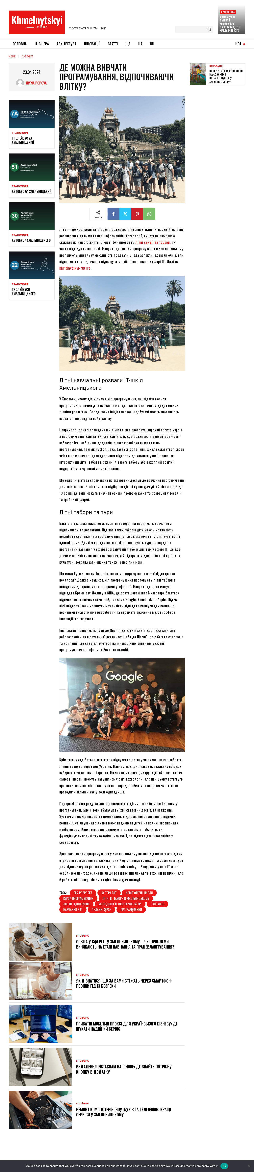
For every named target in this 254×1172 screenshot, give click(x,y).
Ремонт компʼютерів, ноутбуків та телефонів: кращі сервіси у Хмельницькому (123, 1112)
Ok (224, 1165)
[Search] (209, 29)
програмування (131, 909)
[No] (249, 1166)
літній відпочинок (76, 904)
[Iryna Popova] (21, 83)
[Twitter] (125, 214)
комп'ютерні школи (139, 892)
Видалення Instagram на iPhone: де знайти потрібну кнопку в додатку (124, 1069)
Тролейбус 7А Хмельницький (23, 140)
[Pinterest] (137, 214)
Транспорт (20, 133)
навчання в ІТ (73, 909)
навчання (157, 904)
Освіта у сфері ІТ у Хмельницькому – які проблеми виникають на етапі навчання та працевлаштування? (125, 944)
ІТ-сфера (27, 56)
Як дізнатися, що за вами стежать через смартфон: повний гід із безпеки (124, 983)
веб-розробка (83, 892)
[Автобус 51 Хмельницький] (32, 167)
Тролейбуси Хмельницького (24, 291)
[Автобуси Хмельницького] (32, 216)
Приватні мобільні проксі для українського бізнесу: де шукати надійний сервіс (127, 1026)
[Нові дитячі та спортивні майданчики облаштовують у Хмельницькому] (198, 74)
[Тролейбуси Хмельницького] (32, 265)
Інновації (216, 66)
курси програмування (78, 898)
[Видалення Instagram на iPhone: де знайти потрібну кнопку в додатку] (40, 1067)
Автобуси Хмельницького (31, 240)
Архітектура (228, 12)
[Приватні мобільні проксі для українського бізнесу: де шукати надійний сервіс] (40, 1024)
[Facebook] (113, 214)
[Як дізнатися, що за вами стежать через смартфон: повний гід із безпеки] (40, 981)
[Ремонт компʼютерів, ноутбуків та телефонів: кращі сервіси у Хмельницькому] (40, 1110)
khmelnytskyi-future (74, 268)
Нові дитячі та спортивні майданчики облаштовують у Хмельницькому (226, 76)
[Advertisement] (219, 117)
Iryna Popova (36, 82)
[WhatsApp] (149, 214)
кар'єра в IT (109, 892)
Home (12, 56)
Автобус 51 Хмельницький (31, 191)
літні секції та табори (152, 242)
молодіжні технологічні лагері (120, 904)
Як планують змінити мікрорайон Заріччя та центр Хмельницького (230, 24)
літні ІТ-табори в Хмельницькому (126, 898)
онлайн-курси (101, 909)
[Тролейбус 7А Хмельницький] (32, 114)
